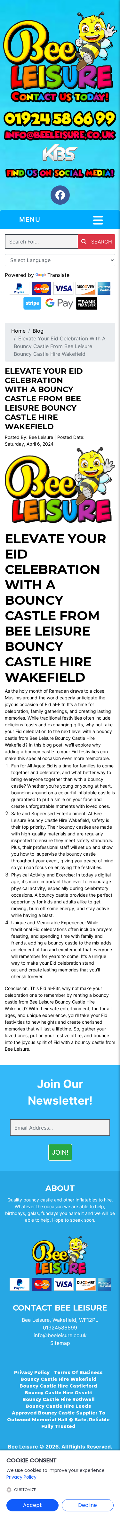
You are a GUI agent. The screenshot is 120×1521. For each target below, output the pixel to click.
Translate (58, 275)
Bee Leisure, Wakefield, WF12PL (60, 1320)
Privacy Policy (32, 1372)
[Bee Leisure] (60, 51)
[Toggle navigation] (98, 220)
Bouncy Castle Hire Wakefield (58, 1379)
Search (101, 241)
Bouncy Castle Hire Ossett (58, 1393)
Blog (38, 331)
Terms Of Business (78, 1372)
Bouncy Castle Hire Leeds (58, 1406)
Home (18, 331)
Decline (87, 1505)
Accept (32, 1505)
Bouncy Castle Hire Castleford (58, 1386)
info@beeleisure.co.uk (60, 1335)
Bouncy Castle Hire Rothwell (58, 1399)
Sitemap (60, 1343)
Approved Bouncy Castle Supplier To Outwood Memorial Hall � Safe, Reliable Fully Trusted (58, 1419)
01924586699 (60, 1327)
